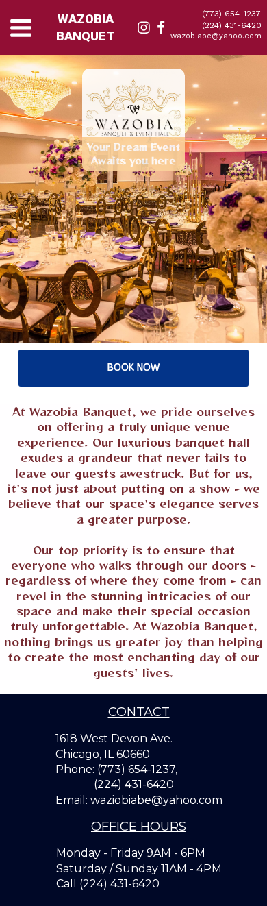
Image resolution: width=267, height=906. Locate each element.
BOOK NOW (133, 368)
